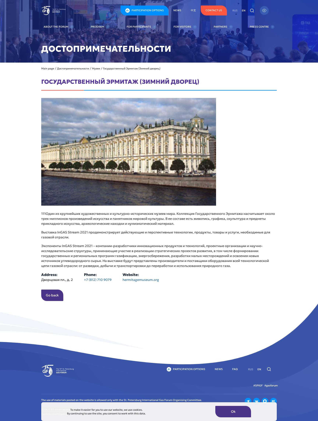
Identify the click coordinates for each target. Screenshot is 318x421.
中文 (193, 10)
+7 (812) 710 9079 (98, 280)
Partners (220, 26)
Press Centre (259, 26)
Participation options (148, 10)
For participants (139, 26)
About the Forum (56, 26)
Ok (233, 411)
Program (97, 26)
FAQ (235, 369)
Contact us (214, 10)
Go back (52, 295)
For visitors (182, 26)
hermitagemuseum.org (141, 280)
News (177, 10)
